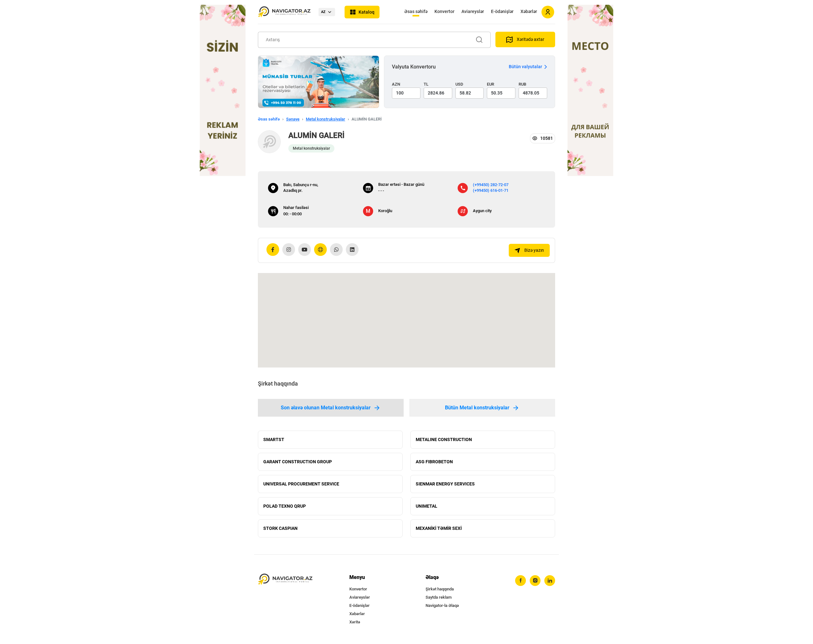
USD (459, 84)
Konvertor (444, 11)
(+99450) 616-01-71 (490, 190)
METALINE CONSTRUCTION (444, 439)
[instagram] (535, 580)
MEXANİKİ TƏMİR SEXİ (439, 528)
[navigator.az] (285, 579)
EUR (490, 84)
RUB (522, 84)
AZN (396, 84)
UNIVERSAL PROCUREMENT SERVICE (301, 483)
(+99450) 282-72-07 (490, 184)
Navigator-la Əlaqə (442, 605)
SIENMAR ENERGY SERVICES (445, 483)
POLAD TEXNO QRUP (284, 506)
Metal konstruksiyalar (325, 119)
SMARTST (273, 439)
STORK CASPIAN (280, 528)
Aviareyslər (472, 11)
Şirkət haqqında (440, 589)
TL (426, 84)
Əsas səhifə (415, 11)
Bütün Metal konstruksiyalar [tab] (477, 408)
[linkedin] (549, 580)
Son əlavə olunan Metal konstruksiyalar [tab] (326, 408)
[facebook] (520, 580)
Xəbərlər (529, 11)
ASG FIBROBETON (434, 461)
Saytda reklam (439, 597)
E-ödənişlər (502, 11)
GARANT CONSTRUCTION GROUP (297, 461)
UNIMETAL (426, 506)
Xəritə (354, 622)
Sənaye (292, 119)
